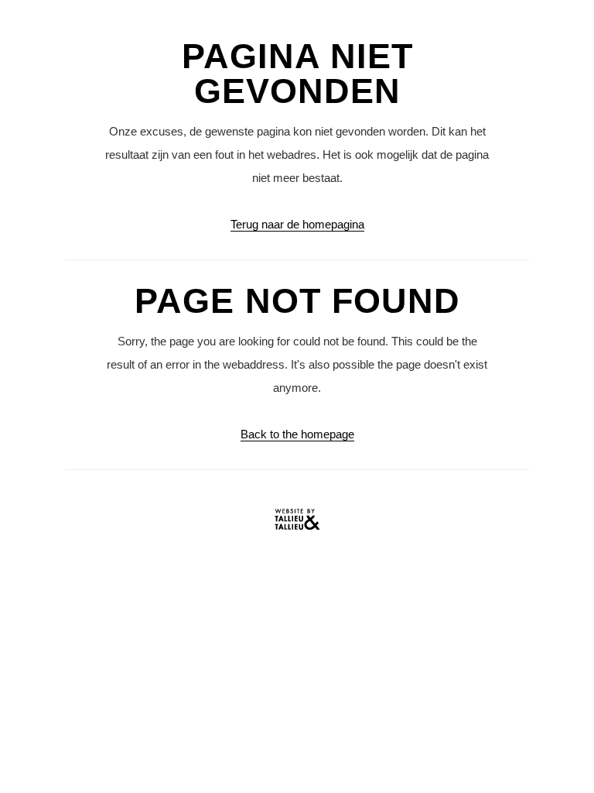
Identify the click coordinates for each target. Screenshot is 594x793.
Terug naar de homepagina (297, 224)
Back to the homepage (297, 434)
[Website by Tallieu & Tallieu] (297, 523)
